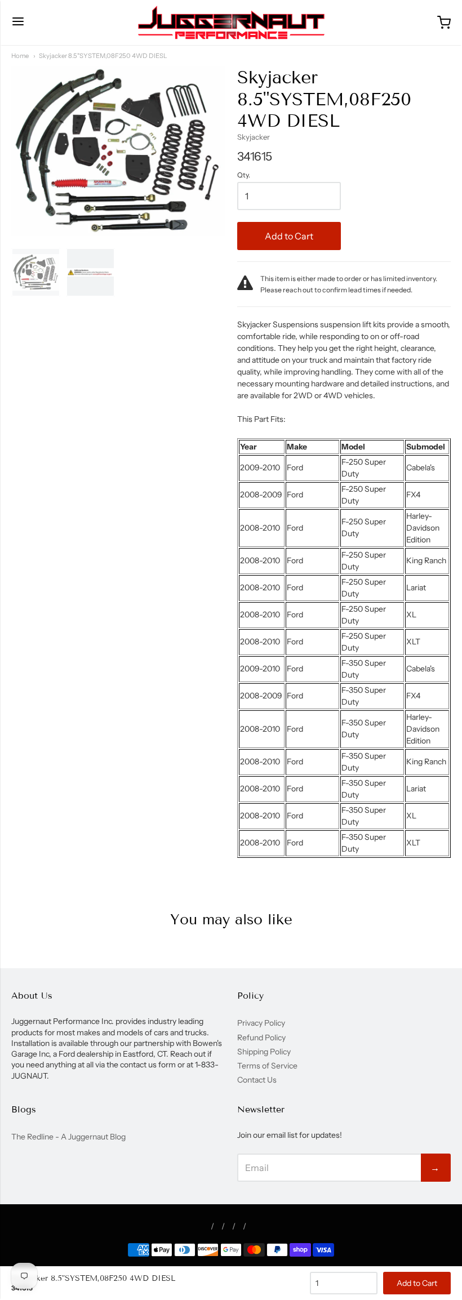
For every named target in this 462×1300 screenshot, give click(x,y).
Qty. (243, 175)
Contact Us (257, 1080)
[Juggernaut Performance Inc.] (231, 22)
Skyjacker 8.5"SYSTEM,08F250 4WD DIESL (103, 56)
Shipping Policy (264, 1052)
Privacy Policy (261, 1023)
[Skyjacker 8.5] (35, 272)
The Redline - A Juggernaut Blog (68, 1137)
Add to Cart (289, 236)
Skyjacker (253, 136)
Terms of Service (267, 1066)
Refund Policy (261, 1037)
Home (20, 56)
